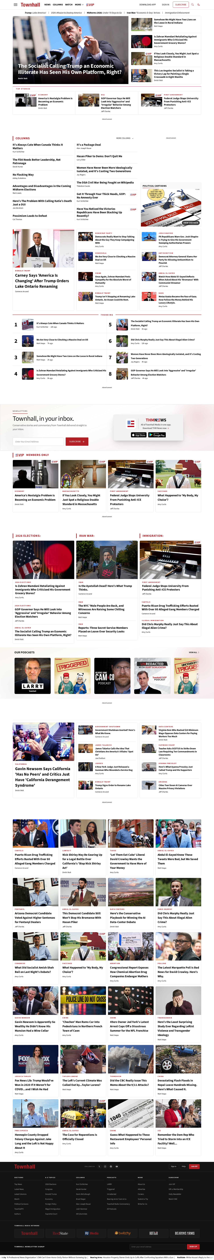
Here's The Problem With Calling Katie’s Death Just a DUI (42, 203)
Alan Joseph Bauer (83, 1204)
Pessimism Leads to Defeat (30, 216)
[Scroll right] (199, 673)
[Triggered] (72, 676)
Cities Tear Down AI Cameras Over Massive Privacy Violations (175, 787)
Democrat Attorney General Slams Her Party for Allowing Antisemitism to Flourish (178, 259)
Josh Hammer (81, 1209)
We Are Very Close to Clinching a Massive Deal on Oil (115, 258)
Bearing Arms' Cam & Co (116, 1199)
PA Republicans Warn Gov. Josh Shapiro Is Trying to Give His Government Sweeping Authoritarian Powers (178, 240)
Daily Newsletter (175, 1194)
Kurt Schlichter (42, 327)
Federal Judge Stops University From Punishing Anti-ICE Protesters (129, 499)
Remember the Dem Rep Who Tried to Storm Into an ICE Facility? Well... (176, 1139)
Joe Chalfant (100, 758)
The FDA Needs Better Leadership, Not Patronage (37, 161)
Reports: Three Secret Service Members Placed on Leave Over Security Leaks (103, 630)
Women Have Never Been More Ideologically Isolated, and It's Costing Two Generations (104, 169)
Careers (141, 1194)
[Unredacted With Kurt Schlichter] (152, 676)
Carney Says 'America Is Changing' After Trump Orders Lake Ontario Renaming (42, 280)
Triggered (111, 1189)
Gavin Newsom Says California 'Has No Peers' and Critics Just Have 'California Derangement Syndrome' (42, 777)
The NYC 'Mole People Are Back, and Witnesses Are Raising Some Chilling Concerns (101, 609)
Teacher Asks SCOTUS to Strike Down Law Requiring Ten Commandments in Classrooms (178, 751)
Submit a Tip (143, 1199)
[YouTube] (116, 1166)
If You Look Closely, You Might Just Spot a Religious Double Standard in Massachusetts (81, 499)
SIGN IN (165, 4)
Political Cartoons (155, 186)
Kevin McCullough (83, 1194)
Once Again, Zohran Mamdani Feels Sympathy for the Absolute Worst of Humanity (113, 280)
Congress (48, 1189)
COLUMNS (58, 4)
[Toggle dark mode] (198, 5)
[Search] (192, 5)
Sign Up (193, 1246)
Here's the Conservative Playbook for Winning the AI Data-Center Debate (127, 917)
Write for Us (142, 1204)
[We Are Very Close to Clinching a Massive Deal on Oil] (28, 341)
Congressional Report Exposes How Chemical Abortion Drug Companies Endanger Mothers (129, 972)
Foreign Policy (50, 1204)
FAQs (184, 1166)
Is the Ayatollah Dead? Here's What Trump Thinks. (105, 588)
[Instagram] (105, 1166)
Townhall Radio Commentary (118, 1204)
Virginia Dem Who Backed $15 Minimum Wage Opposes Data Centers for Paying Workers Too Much (178, 733)
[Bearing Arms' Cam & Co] (112, 676)
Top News (18, 1184)
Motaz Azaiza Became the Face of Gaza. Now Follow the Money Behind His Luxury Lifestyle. (178, 299)
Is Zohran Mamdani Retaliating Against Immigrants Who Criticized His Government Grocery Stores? (42, 589)
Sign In (173, 1166)
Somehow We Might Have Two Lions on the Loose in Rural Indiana (69, 356)
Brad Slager (81, 1199)
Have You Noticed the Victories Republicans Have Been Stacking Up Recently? (99, 212)
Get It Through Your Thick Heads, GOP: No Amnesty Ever (101, 196)
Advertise (141, 1189)
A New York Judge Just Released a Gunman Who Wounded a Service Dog (114, 768)
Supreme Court (51, 1214)
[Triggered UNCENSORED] (192, 676)
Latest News (19, 1189)
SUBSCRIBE (180, 4)
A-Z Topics (50, 1178)
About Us (141, 1184)
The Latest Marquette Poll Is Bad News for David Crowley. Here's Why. (178, 972)
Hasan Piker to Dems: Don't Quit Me (99, 156)
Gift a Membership (176, 1189)
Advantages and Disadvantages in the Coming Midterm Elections (42, 188)
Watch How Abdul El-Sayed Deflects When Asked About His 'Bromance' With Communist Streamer (178, 280)
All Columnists (81, 1214)
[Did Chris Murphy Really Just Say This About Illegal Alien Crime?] (122, 341)
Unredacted (111, 1194)
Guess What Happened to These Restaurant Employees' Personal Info (131, 1139)
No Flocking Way (23, 175)
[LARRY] (32, 676)
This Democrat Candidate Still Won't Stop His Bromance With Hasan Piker (81, 917)
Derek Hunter (81, 1189)
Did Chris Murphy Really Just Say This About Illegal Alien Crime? (163, 339)
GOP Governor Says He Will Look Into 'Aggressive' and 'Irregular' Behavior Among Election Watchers (43, 613)
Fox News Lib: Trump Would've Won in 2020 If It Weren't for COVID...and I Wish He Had (34, 1085)
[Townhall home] (24, 1166)
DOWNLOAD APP (147, 4)
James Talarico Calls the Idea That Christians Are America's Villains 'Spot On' (114, 751)
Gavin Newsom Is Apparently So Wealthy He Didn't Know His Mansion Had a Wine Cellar (35, 1026)
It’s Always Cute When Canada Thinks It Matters (38, 146)
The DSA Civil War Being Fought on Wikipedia (105, 183)
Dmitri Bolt (135, 329)
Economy (49, 1199)
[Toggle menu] (15, 5)
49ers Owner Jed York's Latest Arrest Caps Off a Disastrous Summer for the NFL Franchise (129, 1026)
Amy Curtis (99, 246)
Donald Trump (51, 1194)
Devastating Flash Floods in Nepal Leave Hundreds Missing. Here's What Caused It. (177, 1085)
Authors (17, 1214)
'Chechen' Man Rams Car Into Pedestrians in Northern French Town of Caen (82, 1026)
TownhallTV (19, 1209)
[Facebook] (111, 1166)
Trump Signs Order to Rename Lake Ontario (113, 787)
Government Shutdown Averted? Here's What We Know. (115, 731)
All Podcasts (111, 1209)
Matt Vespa (99, 263)
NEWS (47, 4)
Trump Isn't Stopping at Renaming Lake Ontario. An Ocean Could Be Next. (115, 298)
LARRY (109, 1184)
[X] (99, 1166)
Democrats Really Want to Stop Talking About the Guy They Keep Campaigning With (115, 240)
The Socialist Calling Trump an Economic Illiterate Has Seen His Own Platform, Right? (70, 69)
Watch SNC (173, 1199)
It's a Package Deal (89, 145)
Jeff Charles (163, 266)
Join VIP (194, 1166)
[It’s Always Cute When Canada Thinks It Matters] (28, 324)
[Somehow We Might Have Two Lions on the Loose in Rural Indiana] (28, 357)
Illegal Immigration (52, 1209)
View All (193, 652)
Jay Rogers (135, 362)
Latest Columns (20, 1194)
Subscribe (75, 441)
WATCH (68, 4)
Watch (16, 1199)
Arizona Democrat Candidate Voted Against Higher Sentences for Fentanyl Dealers (35, 917)
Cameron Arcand (22, 291)
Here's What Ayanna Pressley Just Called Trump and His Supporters (176, 768)
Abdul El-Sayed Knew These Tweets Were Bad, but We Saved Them (178, 859)
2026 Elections (50, 1184)
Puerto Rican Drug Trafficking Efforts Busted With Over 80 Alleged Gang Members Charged (170, 607)
